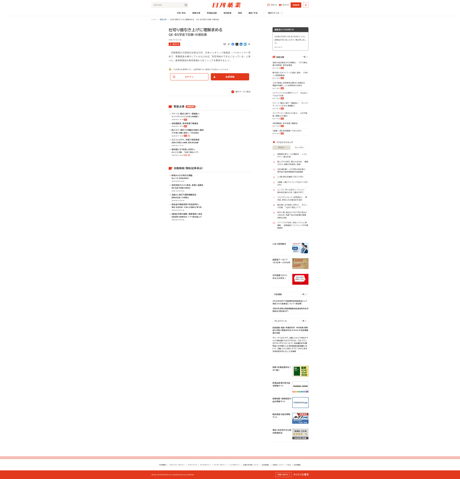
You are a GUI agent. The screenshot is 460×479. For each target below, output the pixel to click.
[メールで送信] (224, 44)
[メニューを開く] (305, 5)
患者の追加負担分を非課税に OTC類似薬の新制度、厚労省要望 (290, 64)
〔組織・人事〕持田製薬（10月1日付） (288, 131)
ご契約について (278, 465)
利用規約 (162, 465)
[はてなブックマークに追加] (245, 44)
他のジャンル (273, 13)
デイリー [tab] (281, 147)
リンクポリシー (234, 465)
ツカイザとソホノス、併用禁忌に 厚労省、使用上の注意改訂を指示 (292, 198)
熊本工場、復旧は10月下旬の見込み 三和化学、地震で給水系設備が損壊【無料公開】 (292, 215)
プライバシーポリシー (177, 465)
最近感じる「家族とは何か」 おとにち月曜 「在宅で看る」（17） (292, 206)
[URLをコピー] (228, 44)
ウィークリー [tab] (299, 147)
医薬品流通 (212, 13)
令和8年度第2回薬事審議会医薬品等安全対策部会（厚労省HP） (290, 310)
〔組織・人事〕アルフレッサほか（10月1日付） (292, 183)
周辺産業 (227, 13)
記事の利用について (251, 465)
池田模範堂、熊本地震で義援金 (286, 123)
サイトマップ (192, 465)
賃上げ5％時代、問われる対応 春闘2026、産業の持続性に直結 (292, 163)
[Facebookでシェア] (232, 44)
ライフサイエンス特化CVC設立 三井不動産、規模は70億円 (290, 114)
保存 (175, 44)
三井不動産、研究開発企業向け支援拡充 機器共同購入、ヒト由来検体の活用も (290, 84)
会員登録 (296, 5)
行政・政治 (181, 13)
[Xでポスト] (237, 44)
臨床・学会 (253, 13)
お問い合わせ (283, 474)
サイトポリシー (205, 465)
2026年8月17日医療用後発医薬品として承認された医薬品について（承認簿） (290, 302)
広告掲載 (265, 465)
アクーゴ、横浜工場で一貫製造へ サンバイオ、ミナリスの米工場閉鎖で (290, 104)
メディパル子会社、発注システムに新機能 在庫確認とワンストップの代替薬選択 (292, 225)
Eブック (286, 5)
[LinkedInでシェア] (241, 44)
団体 (240, 13)
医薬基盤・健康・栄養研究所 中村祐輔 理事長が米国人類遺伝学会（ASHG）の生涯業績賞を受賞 (290, 330)
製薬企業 (196, 13)
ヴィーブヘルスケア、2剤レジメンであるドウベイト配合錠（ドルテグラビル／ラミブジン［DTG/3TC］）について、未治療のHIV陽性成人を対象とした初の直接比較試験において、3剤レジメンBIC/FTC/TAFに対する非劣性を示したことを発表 (290, 344)
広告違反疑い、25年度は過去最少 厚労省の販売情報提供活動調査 (292, 170)
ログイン (274, 5)
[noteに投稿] (249, 44)
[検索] (185, 5)
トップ (154, 19)
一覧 (304, 57)
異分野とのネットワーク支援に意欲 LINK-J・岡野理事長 (290, 74)
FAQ (289, 465)
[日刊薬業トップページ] (226, 5)
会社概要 (297, 465)
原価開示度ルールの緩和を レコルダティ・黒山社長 (292, 155)
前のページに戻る (243, 92)
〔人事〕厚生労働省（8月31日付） (291, 177)
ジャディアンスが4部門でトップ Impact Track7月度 (290, 94)
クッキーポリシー (220, 465)
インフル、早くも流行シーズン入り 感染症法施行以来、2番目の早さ (292, 191)
